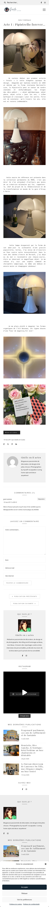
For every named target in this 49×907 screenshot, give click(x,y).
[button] (45, 864)
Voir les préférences (24, 900)
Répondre (41, 499)
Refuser (24, 893)
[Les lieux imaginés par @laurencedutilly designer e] (24, 692)
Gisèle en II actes (19, 440)
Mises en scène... (11, 432)
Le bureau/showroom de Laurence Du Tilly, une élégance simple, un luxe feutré (32, 768)
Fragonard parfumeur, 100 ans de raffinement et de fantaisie (33, 732)
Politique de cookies (15, 904)
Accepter (24, 887)
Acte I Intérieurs (24, 20)
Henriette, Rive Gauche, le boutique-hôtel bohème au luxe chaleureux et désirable (32, 750)
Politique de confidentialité (31, 904)
